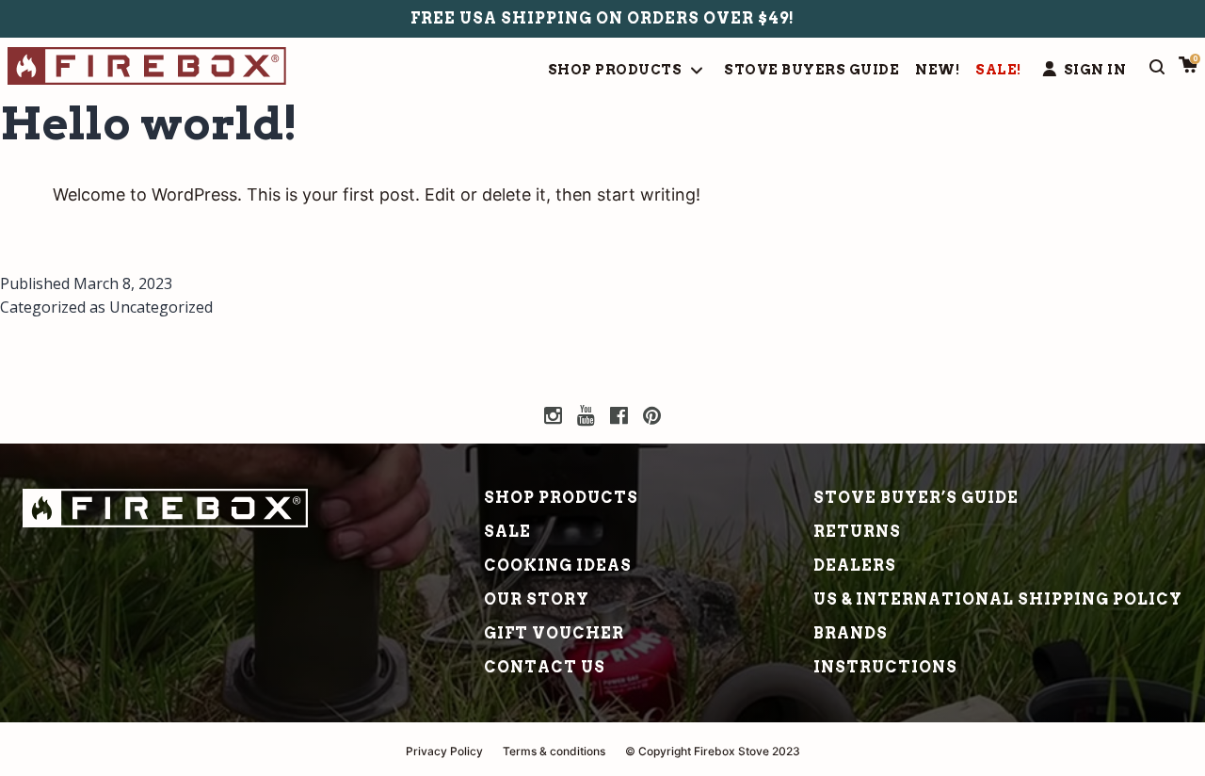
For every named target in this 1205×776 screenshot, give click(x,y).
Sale (507, 532)
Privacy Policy (444, 751)
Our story (536, 599)
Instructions (885, 667)
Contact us (544, 667)
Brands (850, 633)
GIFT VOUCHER (554, 633)
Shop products (561, 498)
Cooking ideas (558, 565)
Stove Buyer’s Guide (916, 498)
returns (857, 532)
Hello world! (149, 123)
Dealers (854, 565)
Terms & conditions (554, 751)
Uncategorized (161, 307)
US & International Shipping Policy (997, 599)
